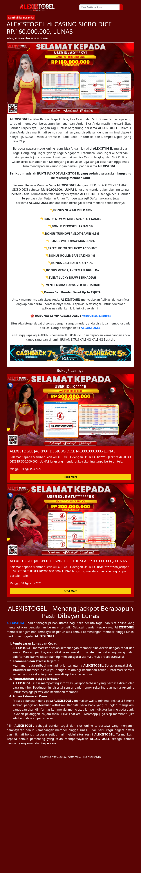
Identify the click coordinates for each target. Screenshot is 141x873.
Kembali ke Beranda (21, 17)
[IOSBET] (70, 353)
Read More (70, 476)
